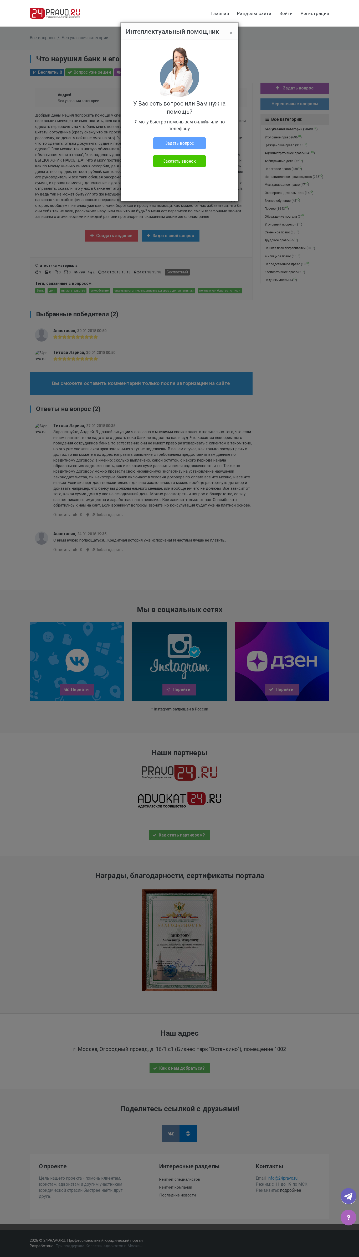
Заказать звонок (179, 161)
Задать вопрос (179, 143)
